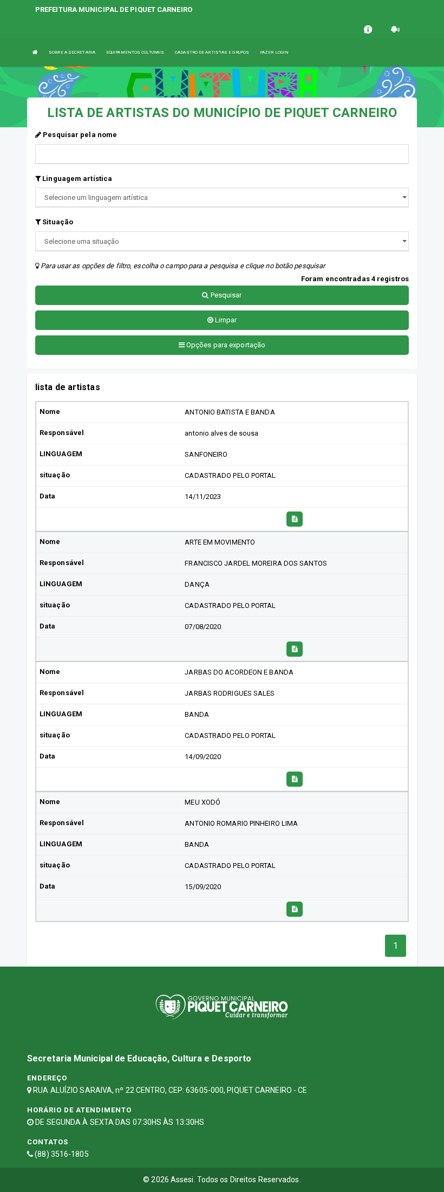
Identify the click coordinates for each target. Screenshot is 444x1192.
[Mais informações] (294, 519)
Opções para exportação (225, 345)
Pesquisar (225, 295)
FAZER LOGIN (274, 52)
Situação (57, 222)
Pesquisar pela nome (79, 135)
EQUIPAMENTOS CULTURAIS (135, 52)
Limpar (225, 320)
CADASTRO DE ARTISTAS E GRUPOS (212, 52)
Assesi (182, 1179)
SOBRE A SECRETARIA (72, 52)
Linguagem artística (76, 178)
